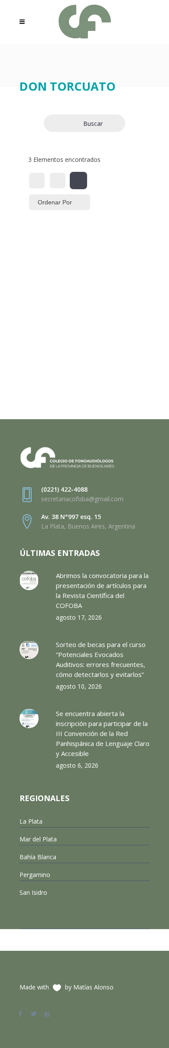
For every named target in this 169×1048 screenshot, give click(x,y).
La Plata (31, 821)
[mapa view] (78, 180)
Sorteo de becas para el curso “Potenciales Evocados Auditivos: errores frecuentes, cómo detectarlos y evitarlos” (101, 659)
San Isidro (33, 892)
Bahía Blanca (38, 857)
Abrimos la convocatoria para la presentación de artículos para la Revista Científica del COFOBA (102, 590)
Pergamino (35, 875)
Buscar (93, 123)
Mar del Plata (38, 839)
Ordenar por (55, 202)
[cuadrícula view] (37, 180)
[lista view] (57, 180)
